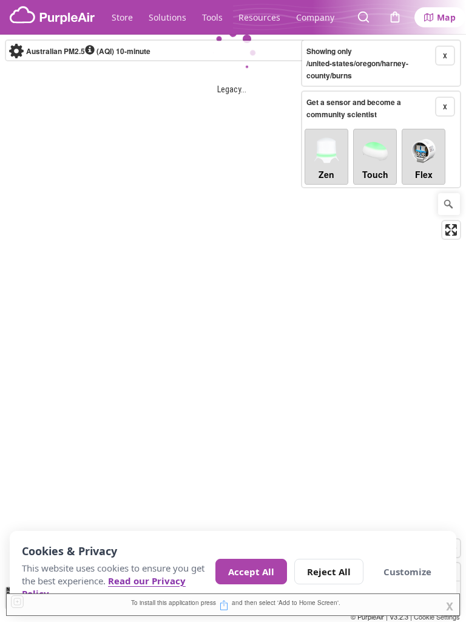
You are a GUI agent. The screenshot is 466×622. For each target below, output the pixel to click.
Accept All (251, 572)
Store (122, 17)
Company (315, 17)
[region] (233, 328)
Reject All (329, 572)
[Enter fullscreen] (451, 230)
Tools (212, 17)
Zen (326, 174)
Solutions (167, 17)
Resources (259, 17)
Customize (407, 572)
